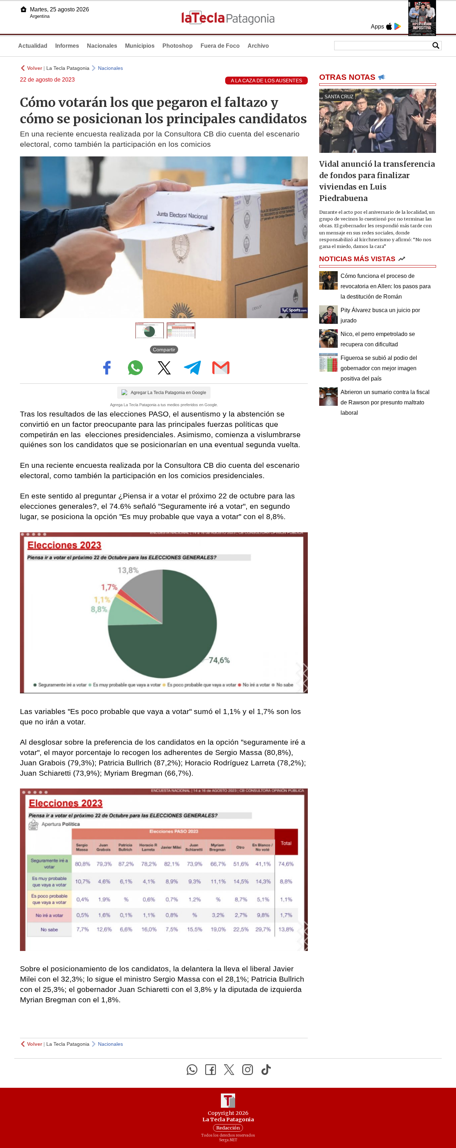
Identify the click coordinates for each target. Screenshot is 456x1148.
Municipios (140, 46)
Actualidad (32, 46)
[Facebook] (210, 1069)
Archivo (258, 46)
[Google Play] (397, 26)
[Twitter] (229, 1069)
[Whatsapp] (192, 1069)
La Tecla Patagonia (67, 68)
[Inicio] (23, 9)
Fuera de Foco (220, 46)
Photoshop (177, 46)
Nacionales (102, 46)
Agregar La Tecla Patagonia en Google (168, 392)
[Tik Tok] (266, 1069)
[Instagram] (247, 1069)
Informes (67, 46)
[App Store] (389, 26)
